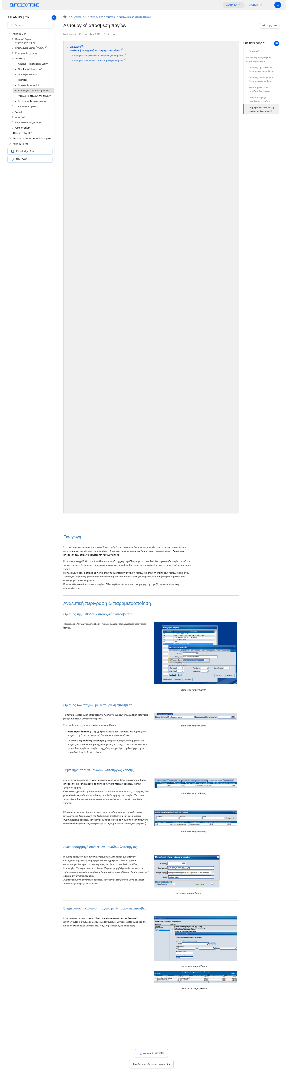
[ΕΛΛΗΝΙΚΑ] (240, 5)
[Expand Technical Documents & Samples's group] (10, 138)
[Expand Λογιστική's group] (12, 117)
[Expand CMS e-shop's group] (12, 128)
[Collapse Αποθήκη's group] (12, 58)
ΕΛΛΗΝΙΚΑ (231, 5)
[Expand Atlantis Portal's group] (10, 144)
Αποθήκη (111, 17)
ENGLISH (253, 5)
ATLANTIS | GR (18, 17)
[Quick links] (24, 5)
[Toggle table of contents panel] (276, 43)
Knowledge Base (25, 151)
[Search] (277, 5)
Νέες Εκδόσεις (23, 159)
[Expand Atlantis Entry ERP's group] (10, 133)
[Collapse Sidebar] (55, 88)
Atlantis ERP (96, 17)
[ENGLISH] (260, 5)
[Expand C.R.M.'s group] (12, 112)
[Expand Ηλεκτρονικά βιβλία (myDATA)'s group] (12, 48)
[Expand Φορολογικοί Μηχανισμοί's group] (12, 122)
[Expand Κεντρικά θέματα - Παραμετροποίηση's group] (12, 39)
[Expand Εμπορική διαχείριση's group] (12, 53)
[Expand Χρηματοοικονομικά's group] (12, 106)
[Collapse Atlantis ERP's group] (10, 34)
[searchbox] (29, 25)
